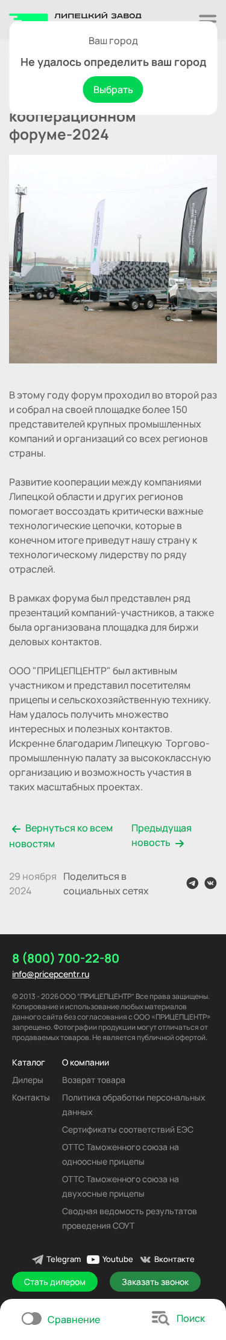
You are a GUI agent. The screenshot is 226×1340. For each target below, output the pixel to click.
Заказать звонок (155, 1281)
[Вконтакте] (210, 883)
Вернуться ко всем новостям (61, 835)
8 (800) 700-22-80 (65, 958)
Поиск (191, 1318)
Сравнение (74, 1319)
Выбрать (113, 89)
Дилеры (27, 1079)
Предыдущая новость (161, 835)
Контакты (31, 1097)
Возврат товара (93, 1079)
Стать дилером (55, 1281)
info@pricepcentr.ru (50, 974)
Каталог (28, 1062)
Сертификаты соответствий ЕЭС (127, 1129)
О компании (85, 1062)
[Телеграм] (192, 883)
